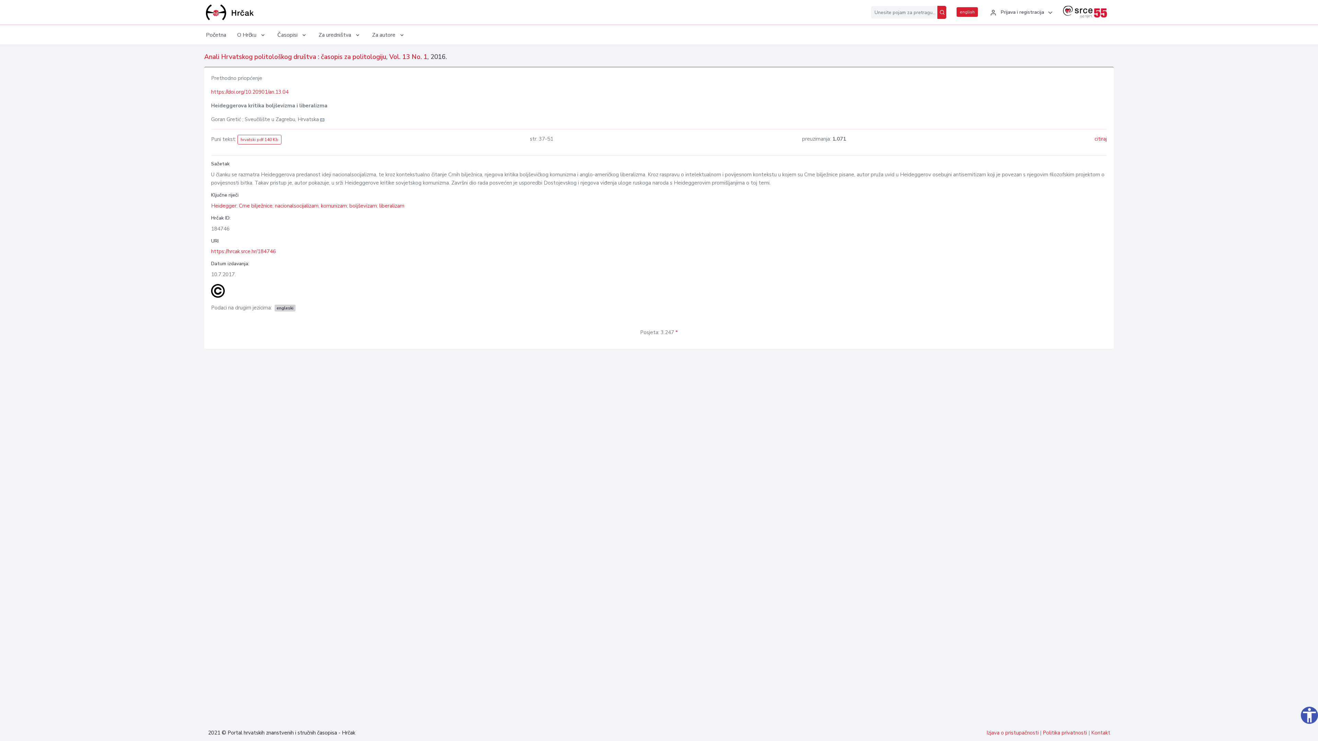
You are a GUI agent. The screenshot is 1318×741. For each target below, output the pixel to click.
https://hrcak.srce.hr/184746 (243, 251)
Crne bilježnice (256, 205)
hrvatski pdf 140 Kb (259, 139)
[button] (1020, 12)
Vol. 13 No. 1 (408, 56)
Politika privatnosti (1065, 732)
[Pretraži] (941, 12)
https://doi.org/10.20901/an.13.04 (250, 92)
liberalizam (391, 205)
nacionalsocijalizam (297, 205)
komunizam (334, 205)
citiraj (1101, 139)
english (967, 12)
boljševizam (363, 205)
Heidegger (223, 205)
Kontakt (1100, 732)
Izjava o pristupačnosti (1012, 732)
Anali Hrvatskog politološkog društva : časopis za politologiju (295, 56)
